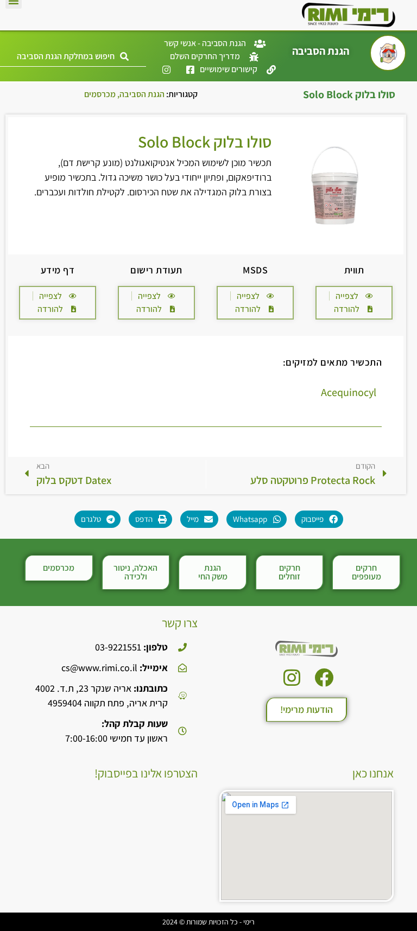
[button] (73, 57)
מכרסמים (100, 94)
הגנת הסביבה (142, 94)
